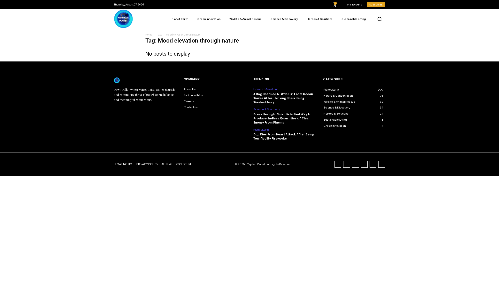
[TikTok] (355, 164)
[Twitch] (364, 164)
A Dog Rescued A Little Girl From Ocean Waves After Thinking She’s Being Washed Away (283, 98)
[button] (379, 19)
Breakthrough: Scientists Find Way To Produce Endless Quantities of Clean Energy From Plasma (282, 118)
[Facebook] (337, 164)
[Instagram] (346, 164)
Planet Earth (261, 129)
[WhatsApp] (381, 164)
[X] (373, 164)
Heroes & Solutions (265, 89)
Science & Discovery (266, 109)
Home (148, 34)
